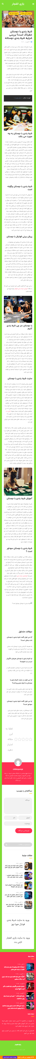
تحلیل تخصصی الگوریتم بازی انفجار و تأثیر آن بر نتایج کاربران (13, 987)
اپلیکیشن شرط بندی (22, 576)
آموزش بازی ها (14, 14)
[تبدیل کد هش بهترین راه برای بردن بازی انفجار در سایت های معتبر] (28, 895)
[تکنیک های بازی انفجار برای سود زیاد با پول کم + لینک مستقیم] (28, 905)
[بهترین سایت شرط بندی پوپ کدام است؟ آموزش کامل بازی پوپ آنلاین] (28, 866)
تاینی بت (8, 411)
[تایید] (7, 844)
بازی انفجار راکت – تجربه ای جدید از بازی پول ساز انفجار (14, 997)
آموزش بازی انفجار (26, 14)
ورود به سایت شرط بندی (10, 1057)
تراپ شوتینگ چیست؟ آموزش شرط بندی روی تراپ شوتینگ (14, 886)
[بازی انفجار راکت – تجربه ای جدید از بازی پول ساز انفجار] (30, 996)
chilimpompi (18, 769)
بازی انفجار (18, 4)
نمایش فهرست (18, 98)
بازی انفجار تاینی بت (14, 940)
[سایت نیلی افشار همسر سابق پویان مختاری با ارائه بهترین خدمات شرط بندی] (30, 1006)
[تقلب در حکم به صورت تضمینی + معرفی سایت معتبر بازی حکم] (28, 876)
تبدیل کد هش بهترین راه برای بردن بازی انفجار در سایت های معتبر (14, 895)
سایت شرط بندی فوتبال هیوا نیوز (16, 922)
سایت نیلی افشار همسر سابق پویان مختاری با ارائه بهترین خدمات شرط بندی (13, 1007)
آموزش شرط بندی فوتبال (21, 289)
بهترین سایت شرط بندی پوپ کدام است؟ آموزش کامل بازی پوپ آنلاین (14, 866)
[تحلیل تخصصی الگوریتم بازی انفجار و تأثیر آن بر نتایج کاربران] (30, 986)
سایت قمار (6, 49)
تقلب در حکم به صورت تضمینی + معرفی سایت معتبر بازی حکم (14, 876)
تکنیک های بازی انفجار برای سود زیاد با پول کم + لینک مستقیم (14, 905)
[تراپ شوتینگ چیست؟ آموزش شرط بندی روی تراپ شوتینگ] (28, 885)
